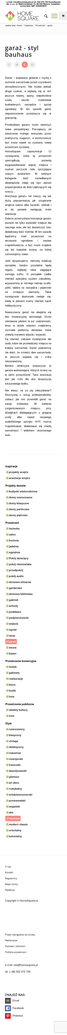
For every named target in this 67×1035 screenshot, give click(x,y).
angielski (14, 806)
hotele (13, 667)
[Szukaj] (44, 16)
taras (12, 635)
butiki (12, 690)
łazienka (14, 528)
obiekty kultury (18, 710)
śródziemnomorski (20, 794)
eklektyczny (16, 747)
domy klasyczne (19, 503)
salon (12, 534)
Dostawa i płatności (15, 946)
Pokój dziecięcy (18, 558)
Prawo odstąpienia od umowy (20, 934)
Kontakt (9, 872)
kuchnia (14, 540)
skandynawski (18, 771)
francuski (15, 765)
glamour (14, 777)
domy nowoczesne (20, 497)
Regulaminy (11, 878)
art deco (14, 783)
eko (11, 812)
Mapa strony (11, 884)
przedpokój (16, 570)
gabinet (13, 600)
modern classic (18, 824)
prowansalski (17, 800)
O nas (8, 866)
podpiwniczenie (19, 618)
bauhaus (14, 818)
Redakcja (10, 889)
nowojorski (16, 759)
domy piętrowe (18, 515)
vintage (13, 741)
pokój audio (16, 576)
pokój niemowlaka (20, 564)
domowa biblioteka (21, 594)
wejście (13, 624)
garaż (12, 641)
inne (11, 696)
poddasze (15, 612)
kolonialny (15, 836)
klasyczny (15, 735)
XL (32, 65)
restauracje (16, 679)
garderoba (15, 588)
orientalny (15, 830)
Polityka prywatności (15, 952)
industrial (15, 753)
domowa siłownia (20, 582)
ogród (12, 630)
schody (13, 606)
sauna (12, 647)
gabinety (14, 673)
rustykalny (15, 789)
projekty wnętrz (18, 472)
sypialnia (14, 552)
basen (12, 653)
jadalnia (14, 546)
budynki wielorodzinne (23, 491)
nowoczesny (17, 729)
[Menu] (53, 16)
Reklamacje (11, 940)
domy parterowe (19, 509)
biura (12, 685)
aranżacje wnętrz (19, 478)
